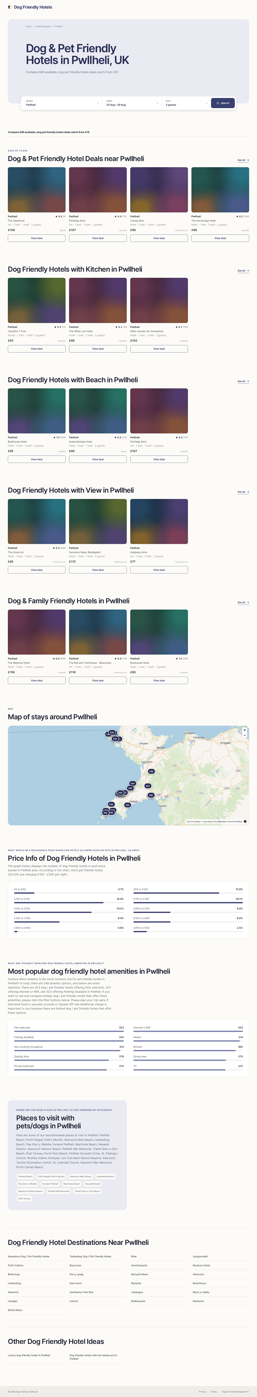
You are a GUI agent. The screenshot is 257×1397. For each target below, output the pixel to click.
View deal (36, 238)
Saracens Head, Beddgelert (85, 552)
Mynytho (136, 1283)
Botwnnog (14, 1274)
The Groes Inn (16, 552)
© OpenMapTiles (209, 821)
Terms (214, 1391)
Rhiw (134, 1256)
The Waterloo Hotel (19, 662)
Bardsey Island (201, 1265)
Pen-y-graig (76, 1274)
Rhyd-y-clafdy (201, 1292)
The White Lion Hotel (81, 331)
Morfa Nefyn (15, 1309)
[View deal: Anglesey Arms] (159, 521)
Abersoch (198, 1274)
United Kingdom (43, 26)
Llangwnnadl (200, 1256)
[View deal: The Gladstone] (37, 189)
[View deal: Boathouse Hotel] (37, 410)
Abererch (13, 1292)
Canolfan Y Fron (17, 331)
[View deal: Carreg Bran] (159, 189)
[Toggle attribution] (245, 821)
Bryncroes (75, 1265)
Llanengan (137, 1292)
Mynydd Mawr (139, 1274)
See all (243, 159)
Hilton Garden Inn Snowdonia (146, 331)
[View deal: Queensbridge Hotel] (98, 410)
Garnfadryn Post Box (82, 1292)
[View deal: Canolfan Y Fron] (37, 300)
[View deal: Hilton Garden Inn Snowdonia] (159, 300)
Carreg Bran (137, 220)
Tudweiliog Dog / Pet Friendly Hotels (90, 1256)
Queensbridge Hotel (80, 441)
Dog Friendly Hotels (33, 7)
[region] (128, 775)
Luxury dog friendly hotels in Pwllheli (29, 1355)
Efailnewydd (138, 1301)
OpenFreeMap (193, 821)
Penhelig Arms (77, 220)
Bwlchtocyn (199, 1283)
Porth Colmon (15, 1265)
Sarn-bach (76, 1283)
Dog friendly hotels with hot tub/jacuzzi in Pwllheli (93, 1357)
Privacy (202, 1391)
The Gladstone (16, 220)
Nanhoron (198, 1301)
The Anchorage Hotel (203, 220)
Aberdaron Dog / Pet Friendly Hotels (28, 1256)
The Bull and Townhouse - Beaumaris (90, 662)
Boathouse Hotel (17, 441)
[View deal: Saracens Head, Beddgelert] (98, 521)
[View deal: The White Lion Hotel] (98, 300)
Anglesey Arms (138, 552)
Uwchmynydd (139, 1265)
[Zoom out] (244, 735)
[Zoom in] (244, 730)
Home (29, 26)
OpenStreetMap (234, 821)
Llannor (74, 1301)
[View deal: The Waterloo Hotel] (37, 632)
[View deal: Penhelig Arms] (98, 189)
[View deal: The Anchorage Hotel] (220, 189)
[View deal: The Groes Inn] (37, 521)
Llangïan (12, 1301)
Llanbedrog (14, 1283)
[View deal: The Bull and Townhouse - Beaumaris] (98, 632)
